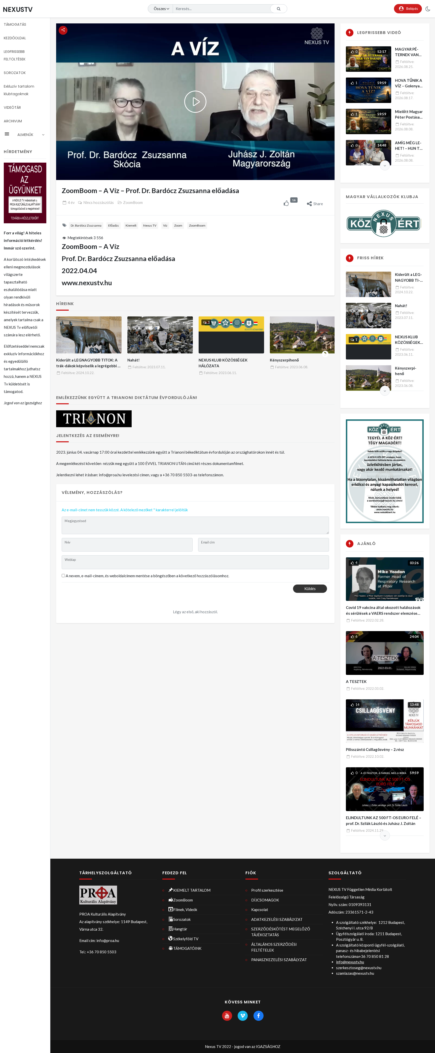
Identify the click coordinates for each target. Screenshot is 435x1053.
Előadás (113, 225)
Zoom (178, 225)
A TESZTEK (356, 681)
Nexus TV (149, 225)
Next (325, 352)
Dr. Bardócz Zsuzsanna (86, 225)
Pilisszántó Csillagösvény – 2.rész (375, 749)
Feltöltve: (77, 373)
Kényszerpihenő (284, 360)
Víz (165, 225)
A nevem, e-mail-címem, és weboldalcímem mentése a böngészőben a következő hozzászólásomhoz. (147, 575)
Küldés (310, 588)
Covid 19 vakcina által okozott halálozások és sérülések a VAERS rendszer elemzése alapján (383, 613)
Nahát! (133, 360)
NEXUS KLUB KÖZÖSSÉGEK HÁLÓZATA (407, 342)
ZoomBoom (133, 202)
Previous (65, 352)
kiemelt (131, 225)
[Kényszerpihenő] (303, 334)
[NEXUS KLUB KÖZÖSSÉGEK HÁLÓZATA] (231, 334)
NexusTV (18, 9)
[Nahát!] (160, 334)
